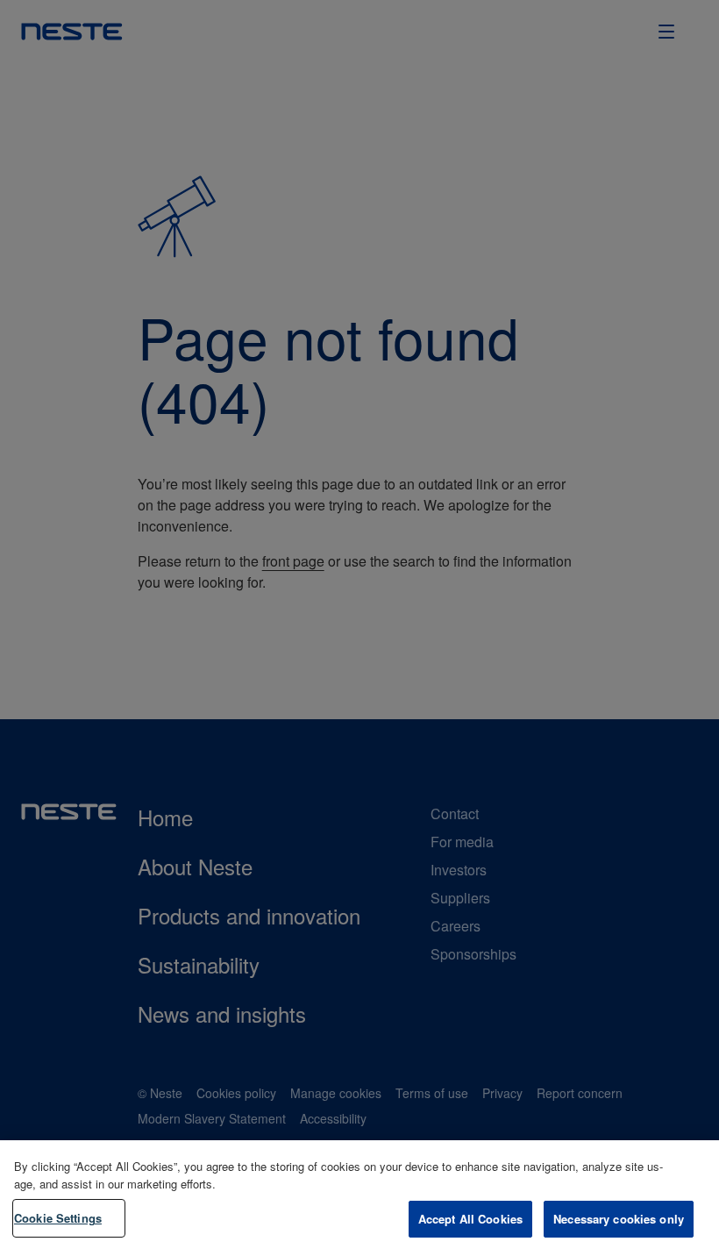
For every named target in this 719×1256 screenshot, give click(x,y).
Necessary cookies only (618, 1218)
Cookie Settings (58, 1218)
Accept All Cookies (470, 1218)
